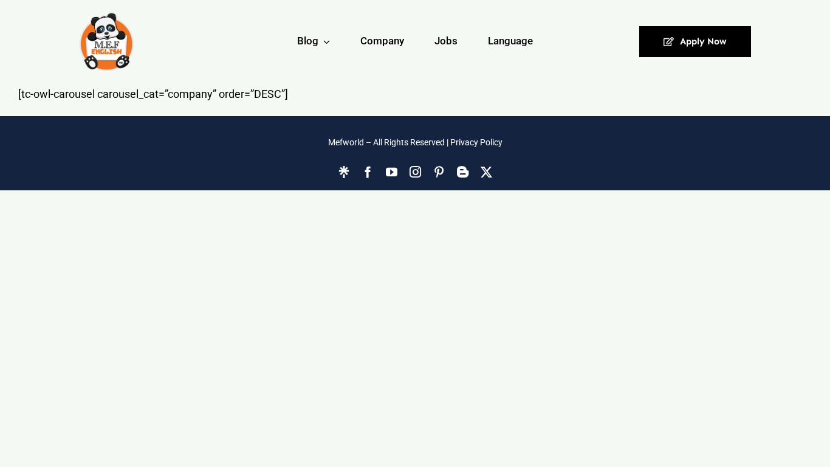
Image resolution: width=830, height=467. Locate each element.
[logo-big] (106, 41)
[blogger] (462, 172)
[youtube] (391, 172)
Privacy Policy (476, 142)
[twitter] (486, 172)
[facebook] (368, 172)
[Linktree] (344, 172)
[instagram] (415, 172)
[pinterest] (439, 172)
